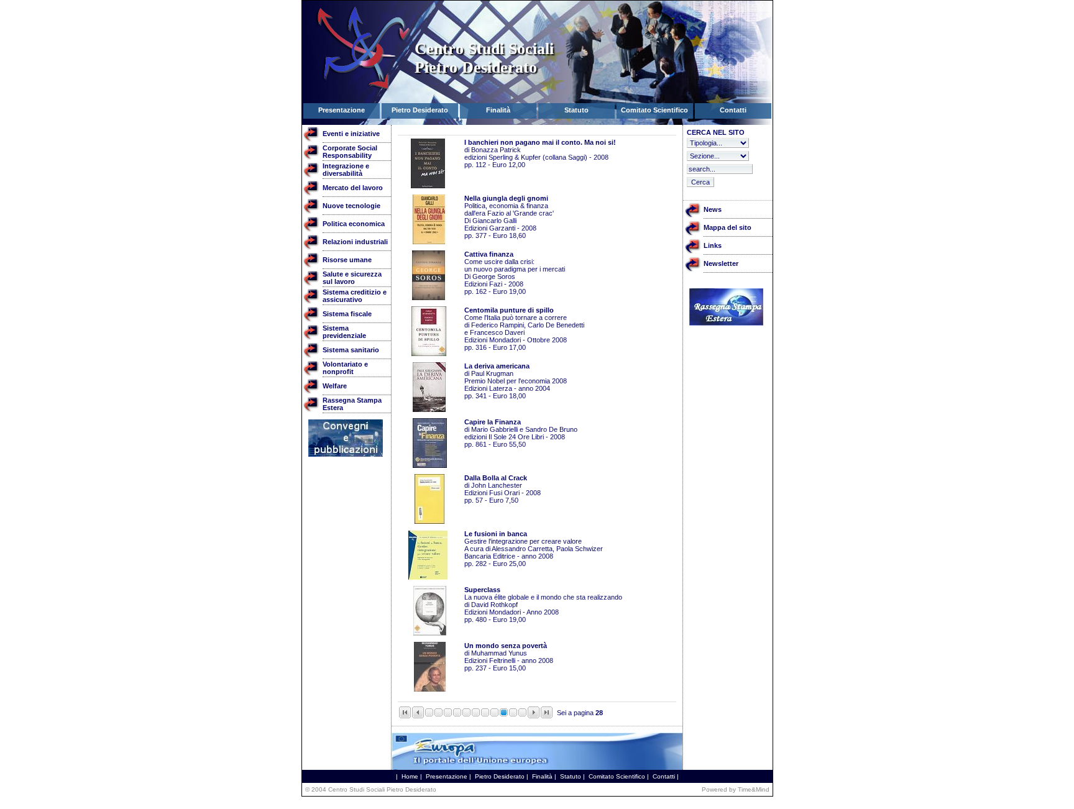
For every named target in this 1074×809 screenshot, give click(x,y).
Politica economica (354, 223)
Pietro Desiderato (500, 776)
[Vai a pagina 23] (457, 714)
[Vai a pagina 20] (429, 714)
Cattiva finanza (488, 254)
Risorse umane (347, 259)
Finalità (542, 776)
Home (410, 776)
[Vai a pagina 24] (466, 714)
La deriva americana (497, 366)
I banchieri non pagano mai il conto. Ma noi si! (540, 142)
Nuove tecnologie (351, 205)
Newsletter (721, 263)
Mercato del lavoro (353, 187)
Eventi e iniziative (351, 133)
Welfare (335, 386)
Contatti (664, 776)
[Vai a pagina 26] (485, 714)
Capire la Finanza (492, 422)
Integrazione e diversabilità (346, 169)
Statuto (570, 776)
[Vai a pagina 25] (476, 714)
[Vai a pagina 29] (513, 714)
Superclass (482, 589)
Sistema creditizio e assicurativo (355, 295)
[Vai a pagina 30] (522, 714)
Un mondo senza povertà (505, 645)
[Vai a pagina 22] (448, 714)
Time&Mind (753, 789)
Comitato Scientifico (617, 776)
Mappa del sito (727, 227)
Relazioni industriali (355, 241)
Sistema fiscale (347, 314)
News (713, 209)
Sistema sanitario (351, 350)
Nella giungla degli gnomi (506, 198)
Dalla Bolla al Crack (495, 478)
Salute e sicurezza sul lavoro (352, 277)
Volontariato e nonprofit (345, 367)
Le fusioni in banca (495, 533)
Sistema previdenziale (344, 331)
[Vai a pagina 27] (494, 714)
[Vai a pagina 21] (438, 714)
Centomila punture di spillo (509, 310)
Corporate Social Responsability (350, 151)
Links (713, 245)
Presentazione (446, 776)
